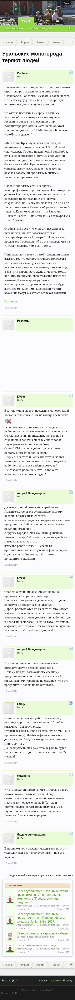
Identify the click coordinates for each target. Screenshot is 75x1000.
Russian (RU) (10, 980)
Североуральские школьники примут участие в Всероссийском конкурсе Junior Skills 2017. (40, 917)
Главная (9, 20)
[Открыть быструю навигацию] (71, 42)
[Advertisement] (37, 358)
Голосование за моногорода (36, 945)
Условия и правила (50, 980)
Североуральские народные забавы (42, 933)
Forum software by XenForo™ (37, 990)
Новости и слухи (60, 905)
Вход (66, 3)
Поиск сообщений (13, 28)
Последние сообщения (40, 28)
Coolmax (20, 937)
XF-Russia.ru (18, 993)
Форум (26, 20)
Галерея (44, 20)
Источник (11, 301)
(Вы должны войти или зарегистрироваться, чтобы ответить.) (40, 875)
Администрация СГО (27, 905)
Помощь (68, 980)
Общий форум (46, 937)
